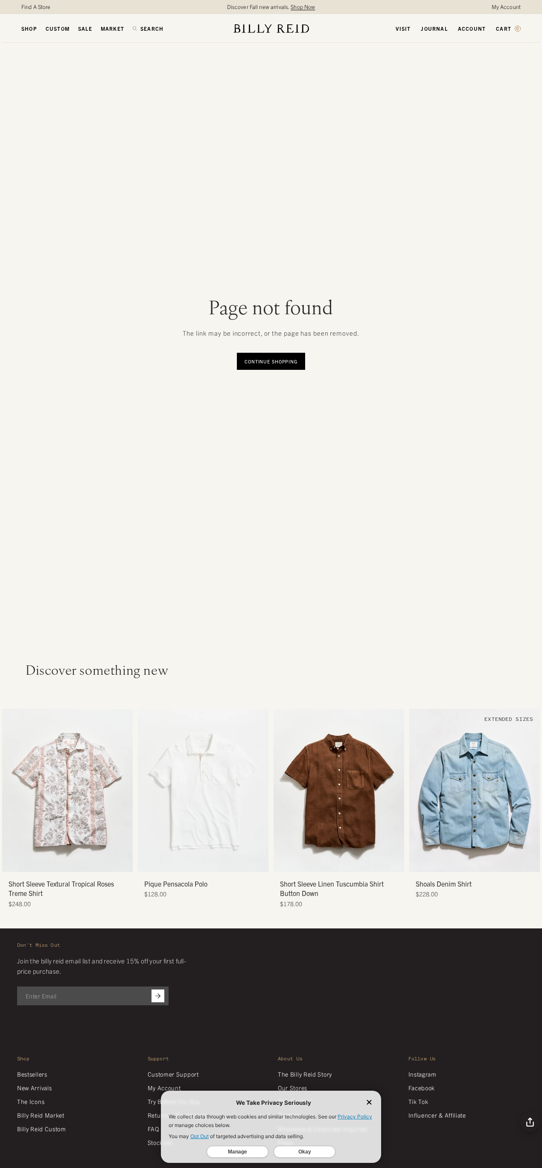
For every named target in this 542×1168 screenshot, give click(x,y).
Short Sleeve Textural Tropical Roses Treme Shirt (61, 888)
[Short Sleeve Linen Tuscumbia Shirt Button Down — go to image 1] (323, 862)
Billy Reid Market (40, 1115)
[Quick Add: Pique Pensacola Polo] (148, 861)
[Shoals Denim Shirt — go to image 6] (491, 862)
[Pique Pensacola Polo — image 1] (203, 790)
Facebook (421, 1088)
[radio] (146, 772)
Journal (434, 28)
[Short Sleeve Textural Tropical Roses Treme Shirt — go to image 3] (64, 862)
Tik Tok (418, 1101)
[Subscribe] (158, 995)
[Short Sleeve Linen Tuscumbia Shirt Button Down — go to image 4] (342, 862)
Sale (85, 28)
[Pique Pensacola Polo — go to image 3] (206, 862)
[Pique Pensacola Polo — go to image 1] (193, 862)
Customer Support (173, 1074)
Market (112, 28)
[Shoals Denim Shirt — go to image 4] (478, 862)
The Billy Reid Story (305, 1074)
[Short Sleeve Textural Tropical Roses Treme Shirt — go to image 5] (77, 862)
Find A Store (36, 6)
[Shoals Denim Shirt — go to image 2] (465, 862)
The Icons (30, 1101)
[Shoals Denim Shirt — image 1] (474, 790)
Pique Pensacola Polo (175, 883)
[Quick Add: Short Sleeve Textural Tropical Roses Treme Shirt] (12, 861)
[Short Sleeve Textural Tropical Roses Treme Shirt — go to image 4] (71, 862)
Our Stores (292, 1088)
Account (472, 28)
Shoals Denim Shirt (444, 883)
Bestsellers (32, 1074)
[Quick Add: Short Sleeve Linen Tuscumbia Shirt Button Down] (284, 861)
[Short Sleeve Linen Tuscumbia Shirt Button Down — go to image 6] (355, 862)
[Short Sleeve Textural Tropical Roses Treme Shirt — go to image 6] (83, 862)
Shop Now (303, 6)
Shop (29, 28)
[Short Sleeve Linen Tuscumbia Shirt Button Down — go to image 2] (329, 862)
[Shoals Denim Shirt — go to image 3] (471, 862)
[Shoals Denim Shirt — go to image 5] (484, 862)
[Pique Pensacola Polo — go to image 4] (213, 862)
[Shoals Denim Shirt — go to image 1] (458, 862)
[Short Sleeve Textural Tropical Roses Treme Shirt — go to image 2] (58, 862)
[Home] (271, 28)
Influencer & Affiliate (437, 1115)
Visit (403, 28)
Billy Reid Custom (41, 1129)
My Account (506, 6)
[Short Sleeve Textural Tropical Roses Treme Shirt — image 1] (67, 790)
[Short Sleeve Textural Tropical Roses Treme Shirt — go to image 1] (51, 862)
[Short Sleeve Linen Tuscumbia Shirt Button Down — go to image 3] (336, 862)
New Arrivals (34, 1088)
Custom (58, 28)
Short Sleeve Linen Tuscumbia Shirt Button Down (332, 888)
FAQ (153, 1129)
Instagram (422, 1074)
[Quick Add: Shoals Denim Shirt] (420, 861)
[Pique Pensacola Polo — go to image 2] (200, 862)
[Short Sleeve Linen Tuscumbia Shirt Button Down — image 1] (339, 790)
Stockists (160, 1142)
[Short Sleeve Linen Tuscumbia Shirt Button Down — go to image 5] (348, 862)
